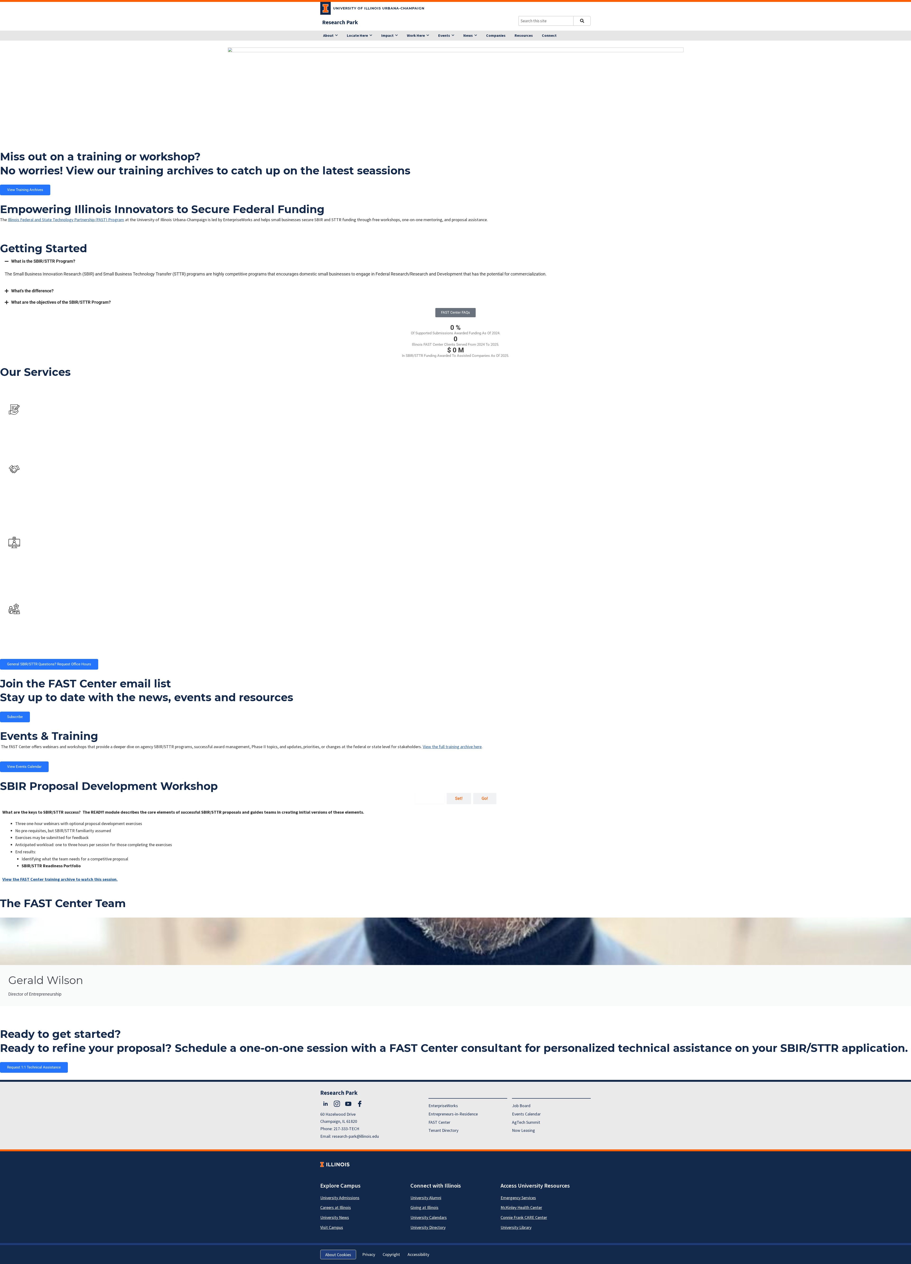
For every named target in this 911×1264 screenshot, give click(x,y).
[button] (455, 261)
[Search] (582, 21)
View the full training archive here (452, 746)
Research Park (340, 22)
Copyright (391, 1254)
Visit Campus (331, 1227)
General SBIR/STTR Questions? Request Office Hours (49, 664)
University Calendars (428, 1217)
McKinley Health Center (521, 1207)
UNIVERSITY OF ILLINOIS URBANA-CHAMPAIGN (378, 8)
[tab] (429, 798)
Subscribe (15, 717)
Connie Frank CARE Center (524, 1217)
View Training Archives (25, 190)
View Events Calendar (24, 767)
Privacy (368, 1254)
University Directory (428, 1227)
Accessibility (418, 1254)
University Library (516, 1227)
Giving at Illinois (424, 1207)
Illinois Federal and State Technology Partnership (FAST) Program (66, 219)
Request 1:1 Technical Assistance (34, 1067)
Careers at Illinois (335, 1207)
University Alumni (425, 1197)
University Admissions (339, 1197)
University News (334, 1217)
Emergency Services (518, 1197)
